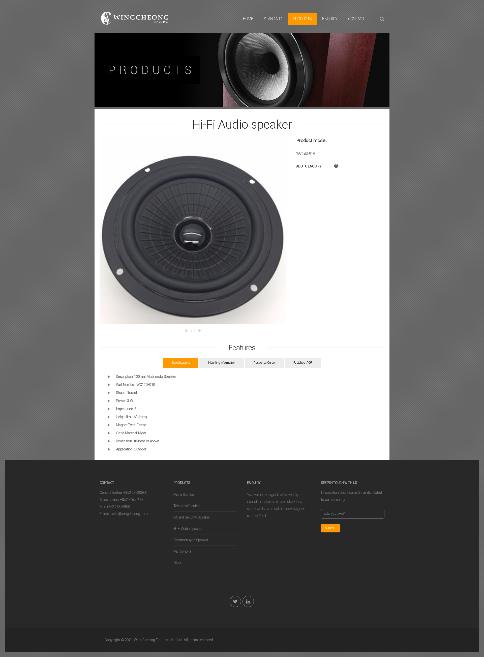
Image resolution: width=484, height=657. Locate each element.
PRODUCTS (302, 18)
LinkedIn (248, 601)
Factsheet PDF (302, 362)
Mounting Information (221, 362)
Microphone (182, 551)
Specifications (181, 362)
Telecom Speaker (186, 506)
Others (178, 562)
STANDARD (273, 18)
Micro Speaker (184, 494)
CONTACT (356, 18)
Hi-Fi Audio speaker (187, 528)
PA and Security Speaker (191, 517)
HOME (248, 18)
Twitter (235, 601)
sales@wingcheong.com (129, 513)
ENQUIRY (329, 18)
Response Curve (264, 362)
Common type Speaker (190, 540)
